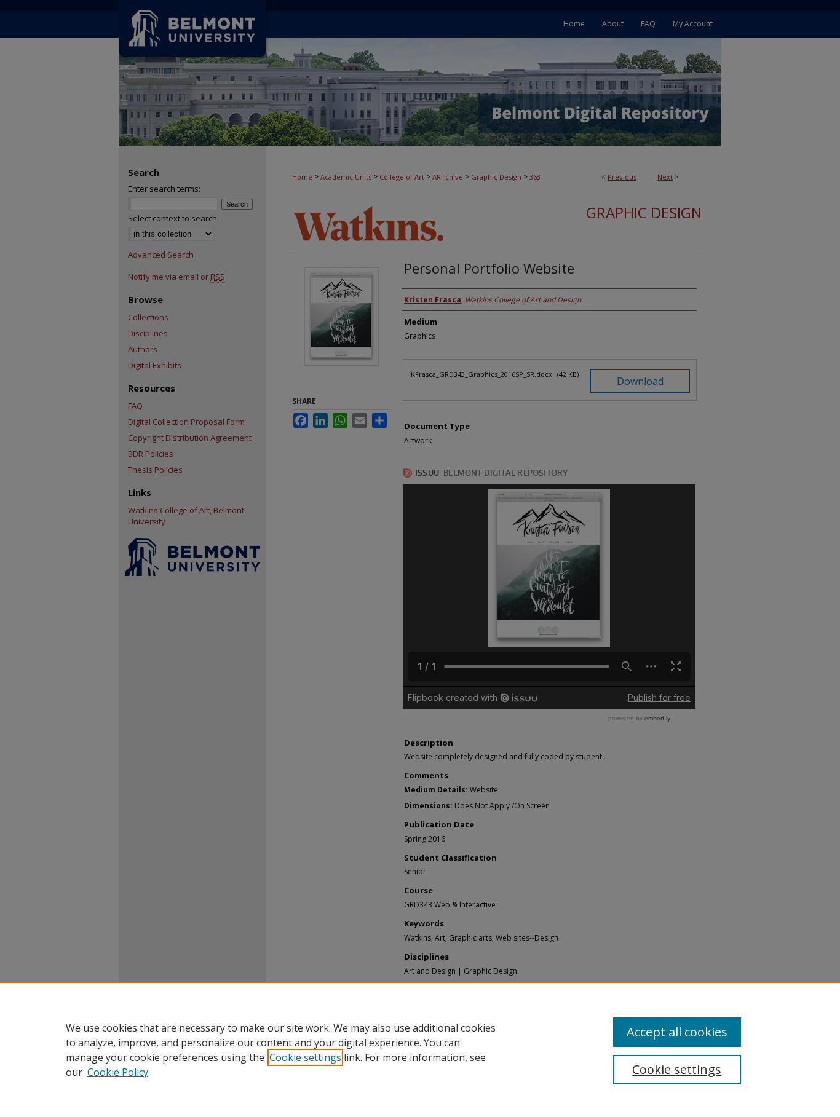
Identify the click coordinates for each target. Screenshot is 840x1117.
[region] (420, 1049)
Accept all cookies (677, 1032)
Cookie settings (305, 1057)
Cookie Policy (117, 1072)
